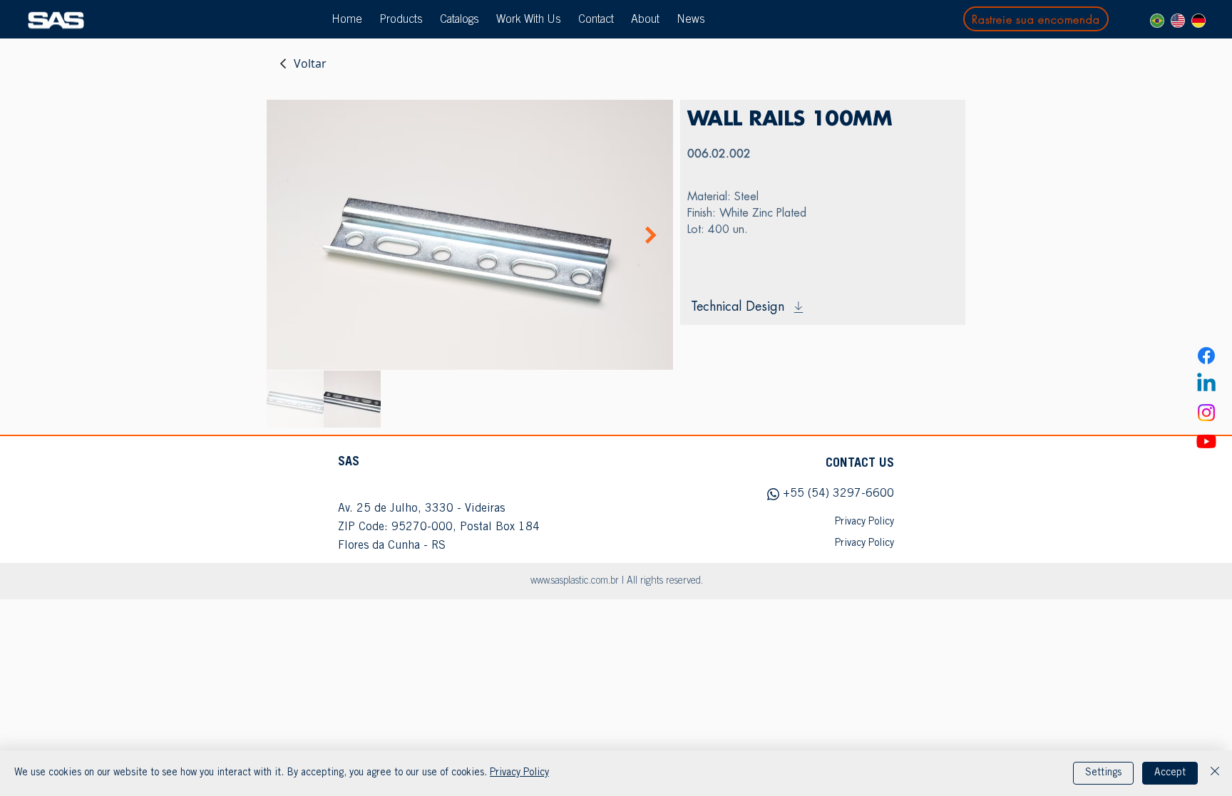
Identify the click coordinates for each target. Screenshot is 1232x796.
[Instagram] (1206, 412)
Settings (1103, 773)
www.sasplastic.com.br (574, 581)
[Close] (1214, 773)
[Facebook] (1206, 355)
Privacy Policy (519, 773)
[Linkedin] (1206, 384)
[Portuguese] (1157, 20)
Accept (1170, 773)
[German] (1198, 20)
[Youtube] (1206, 441)
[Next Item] (651, 235)
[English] (1177, 20)
